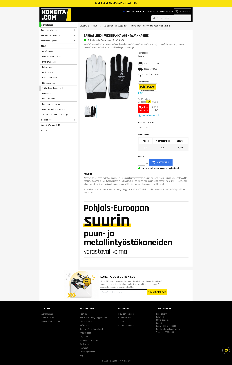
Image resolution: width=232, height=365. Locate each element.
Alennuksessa (47, 25)
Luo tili (121, 321)
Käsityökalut (47, 72)
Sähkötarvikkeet (49, 98)
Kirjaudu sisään (166, 11)
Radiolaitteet (47, 119)
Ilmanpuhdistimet (49, 77)
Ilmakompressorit (49, 62)
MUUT (43, 46)
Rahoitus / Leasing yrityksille (92, 329)
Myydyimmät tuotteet (51, 321)
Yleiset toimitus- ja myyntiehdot (94, 317)
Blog (81, 355)
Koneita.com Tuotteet (51, 104)
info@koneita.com (172, 329)
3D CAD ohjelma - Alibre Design (55, 114)
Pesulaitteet (47, 51)
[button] (148, 115)
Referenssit (85, 325)
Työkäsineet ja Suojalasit (53, 88)
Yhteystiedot (152, 11)
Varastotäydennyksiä (50, 125)
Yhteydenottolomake (89, 340)
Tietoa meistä (86, 321)
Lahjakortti (47, 93)
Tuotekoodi (143, 53)
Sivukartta (84, 344)
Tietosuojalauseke (87, 351)
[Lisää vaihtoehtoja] (226, 350)
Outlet (44, 130)
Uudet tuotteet (48, 317)
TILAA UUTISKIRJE (157, 292)
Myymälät (84, 348)
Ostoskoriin (160, 162)
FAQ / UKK (84, 336)
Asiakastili (124, 308)
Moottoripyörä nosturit (52, 56)
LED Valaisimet (48, 83)
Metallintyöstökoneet (51, 35)
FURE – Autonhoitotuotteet (53, 109)
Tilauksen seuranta (126, 314)
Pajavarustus (47, 67)
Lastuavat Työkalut (49, 40)
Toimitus (83, 314)
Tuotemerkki (143, 81)
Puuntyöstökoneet (49, 30)
